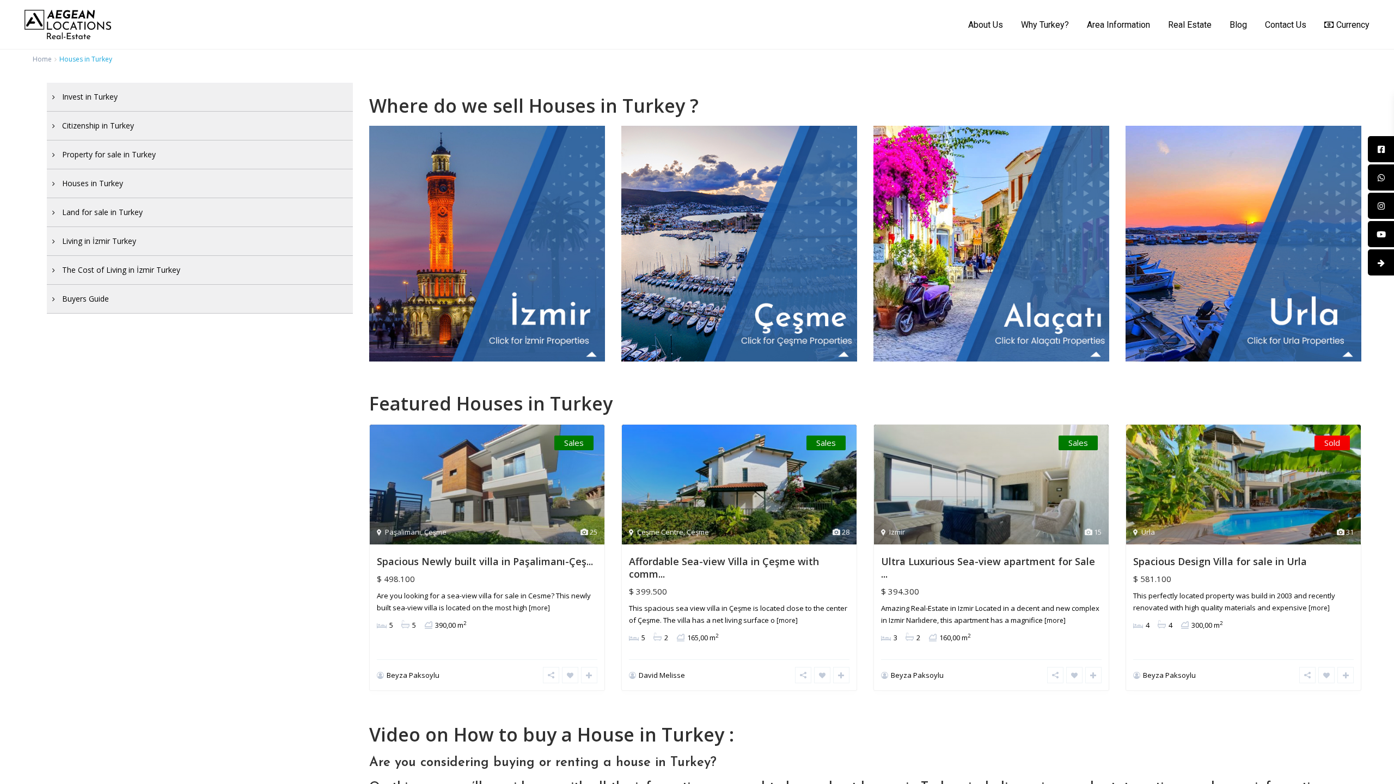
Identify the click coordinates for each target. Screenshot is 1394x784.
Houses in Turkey (92, 183)
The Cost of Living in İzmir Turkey (121, 270)
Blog (1238, 25)
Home (42, 59)
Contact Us (1285, 25)
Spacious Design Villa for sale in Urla (1220, 561)
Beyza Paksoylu (413, 675)
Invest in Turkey (90, 96)
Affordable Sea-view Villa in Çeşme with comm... (724, 567)
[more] (539, 607)
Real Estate (1190, 25)
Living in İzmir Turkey (99, 241)
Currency (1352, 25)
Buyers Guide (85, 298)
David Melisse (662, 675)
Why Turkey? (1045, 25)
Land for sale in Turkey (102, 212)
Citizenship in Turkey (98, 125)
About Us (985, 25)
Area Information (1118, 25)
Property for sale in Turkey (109, 154)
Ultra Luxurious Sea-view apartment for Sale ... (988, 567)
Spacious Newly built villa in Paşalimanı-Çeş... (485, 561)
